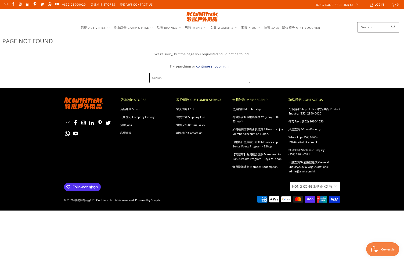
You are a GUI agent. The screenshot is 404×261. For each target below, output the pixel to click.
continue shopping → (213, 66)
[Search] (393, 27)
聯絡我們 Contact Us (136, 5)
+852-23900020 (74, 5)
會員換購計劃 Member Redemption (255, 167)
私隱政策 (125, 133)
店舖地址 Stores (102, 5)
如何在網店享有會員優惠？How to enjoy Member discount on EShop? (257, 131)
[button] (95, 27)
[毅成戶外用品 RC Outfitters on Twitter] (42, 5)
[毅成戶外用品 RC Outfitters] (202, 17)
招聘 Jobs (126, 125)
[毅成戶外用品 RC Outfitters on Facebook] (13, 5)
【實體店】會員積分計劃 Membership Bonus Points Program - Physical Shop (256, 156)
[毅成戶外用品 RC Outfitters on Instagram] (20, 5)
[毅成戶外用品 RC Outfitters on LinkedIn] (27, 5)
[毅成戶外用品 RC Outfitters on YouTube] (57, 5)
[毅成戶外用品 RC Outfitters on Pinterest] (35, 5)
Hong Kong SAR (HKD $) (334, 5)
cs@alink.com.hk (306, 142)
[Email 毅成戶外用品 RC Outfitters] (5, 5)
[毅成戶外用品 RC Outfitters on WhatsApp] (49, 5)
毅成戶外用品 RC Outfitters (91, 200)
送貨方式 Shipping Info (190, 117)
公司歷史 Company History (137, 117)
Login (379, 5)
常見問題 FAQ (185, 109)
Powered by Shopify (148, 200)
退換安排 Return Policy (190, 125)
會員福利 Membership (246, 109)
